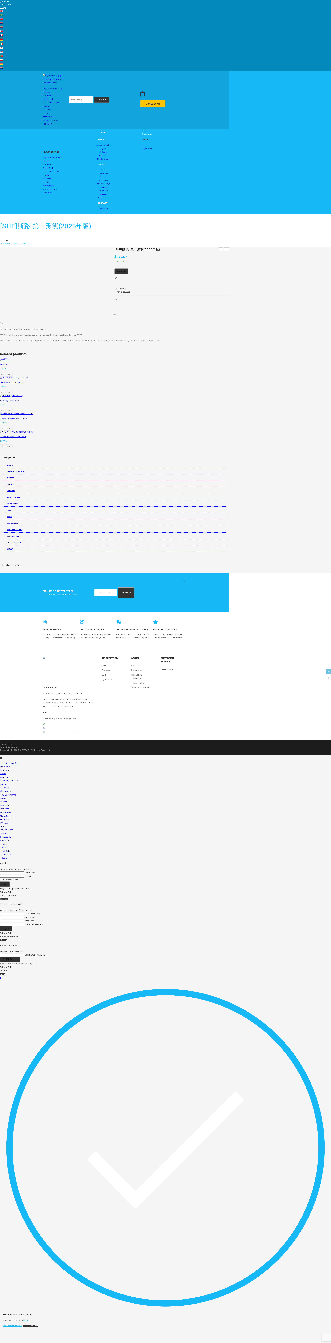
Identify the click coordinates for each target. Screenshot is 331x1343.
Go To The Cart (30, 1326)
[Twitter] (184, 581)
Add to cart (121, 271)
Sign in (3, 940)
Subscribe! (126, 592)
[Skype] (184, 598)
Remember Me (10, 879)
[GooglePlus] (184, 592)
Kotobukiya (48, 116)
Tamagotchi (12, 523)
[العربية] (1, 16)
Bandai (46, 106)
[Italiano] (1, 44)
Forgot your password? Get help (16, 888)
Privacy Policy (6, 744)
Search (102, 99)
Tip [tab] (114, 315)
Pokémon (47, 124)
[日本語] (1, 49)
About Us (4, 840)
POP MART (5, 823)
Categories (5, 770)
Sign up (4, 899)
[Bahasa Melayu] (1, 53)
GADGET (10, 484)
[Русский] (1, 61)
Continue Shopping (12, 1326)
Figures (46, 92)
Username (30, 872)
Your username (32, 914)
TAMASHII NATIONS (14, 530)
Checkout (147, 134)
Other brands (6, 830)
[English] (1, 12)
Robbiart (4, 826)
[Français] (1, 36)
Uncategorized (14, 543)
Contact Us (5, 837)
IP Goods (47, 95)
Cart (144, 130)
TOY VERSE (23, 750)
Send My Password (10, 959)
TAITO (9, 517)
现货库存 (126, 292)
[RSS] (184, 604)
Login (5, 884)
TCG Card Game (51, 102)
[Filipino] (1, 32)
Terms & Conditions (8, 747)
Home (3, 773)
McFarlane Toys (50, 120)
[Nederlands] (1, 24)
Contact (4, 833)
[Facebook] (184, 587)
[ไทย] (1, 69)
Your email (29, 917)
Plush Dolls (48, 99)
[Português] (1, 57)
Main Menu (5, 766)
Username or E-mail (35, 955)
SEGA (9, 510)
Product (4, 777)
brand (3, 798)
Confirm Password (34, 924)
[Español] (1, 65)
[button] (116, 277)
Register (6, 929)
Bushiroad (48, 110)
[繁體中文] (1, 20)
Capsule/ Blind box (52, 88)
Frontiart (47, 113)
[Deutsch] (1, 40)
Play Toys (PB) (13, 497)
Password (29, 876)
